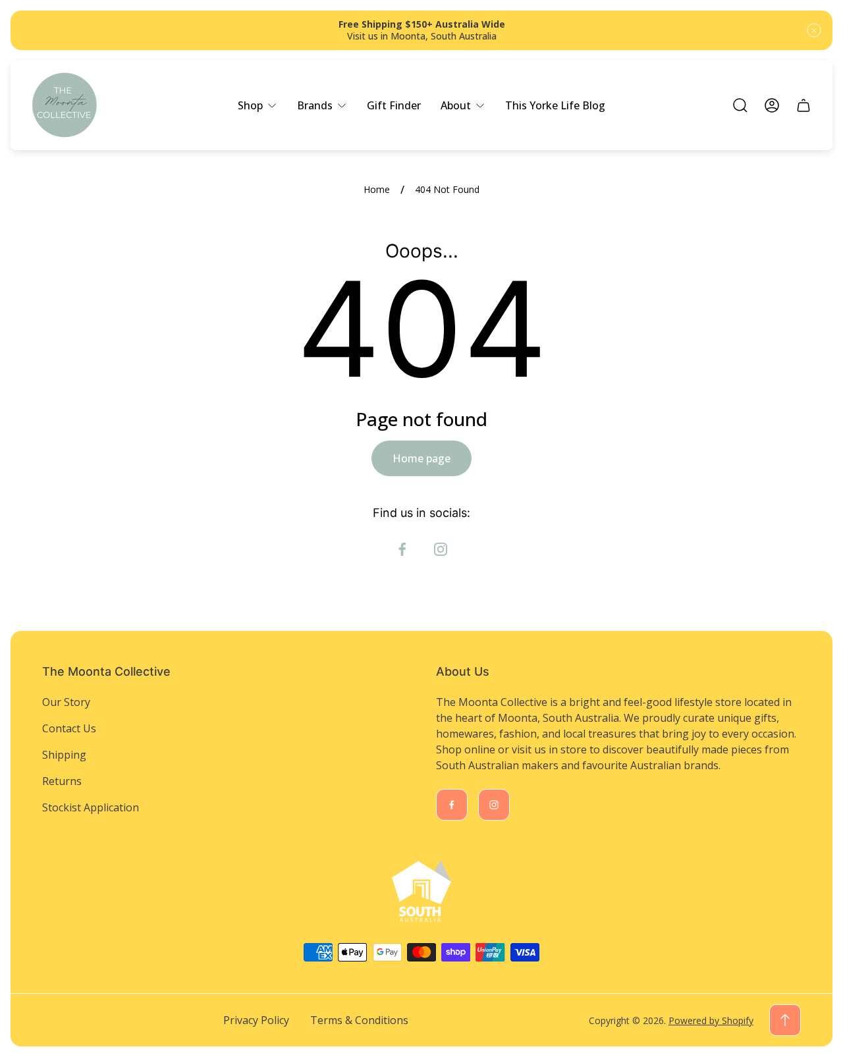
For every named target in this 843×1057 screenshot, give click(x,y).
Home (377, 190)
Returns (62, 781)
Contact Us (69, 728)
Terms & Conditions (359, 1020)
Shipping (64, 754)
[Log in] (771, 105)
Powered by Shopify (710, 1020)
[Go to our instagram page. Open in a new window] (440, 549)
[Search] (740, 105)
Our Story (66, 702)
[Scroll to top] (785, 1020)
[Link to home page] (421, 891)
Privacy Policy (256, 1020)
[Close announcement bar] (814, 30)
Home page (421, 458)
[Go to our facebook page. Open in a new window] (402, 549)
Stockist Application (90, 807)
